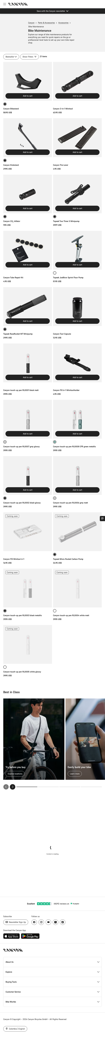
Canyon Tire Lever (60, 165)
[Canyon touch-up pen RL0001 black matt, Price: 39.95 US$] (27, 362)
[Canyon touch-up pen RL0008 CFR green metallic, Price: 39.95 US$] (77, 419)
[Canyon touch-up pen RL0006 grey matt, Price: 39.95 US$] (77, 475)
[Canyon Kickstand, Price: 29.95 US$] (27, 137)
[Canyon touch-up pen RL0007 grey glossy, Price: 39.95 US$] (27, 419)
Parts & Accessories (46, 22)
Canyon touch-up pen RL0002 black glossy (22, 502)
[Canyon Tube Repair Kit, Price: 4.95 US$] (27, 250)
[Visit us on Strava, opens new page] (55, 922)
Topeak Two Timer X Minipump (66, 221)
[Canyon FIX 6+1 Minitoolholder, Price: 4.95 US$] (77, 362)
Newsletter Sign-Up (17, 922)
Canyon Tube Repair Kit (13, 277)
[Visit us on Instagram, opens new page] (41, 922)
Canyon (31, 22)
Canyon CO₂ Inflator (11, 221)
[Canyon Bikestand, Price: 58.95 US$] (27, 81)
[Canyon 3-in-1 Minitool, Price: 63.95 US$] (77, 81)
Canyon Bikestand (11, 108)
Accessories (63, 22)
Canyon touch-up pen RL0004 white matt (71, 615)
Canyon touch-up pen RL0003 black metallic (22, 615)
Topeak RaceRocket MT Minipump (18, 334)
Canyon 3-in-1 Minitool (63, 108)
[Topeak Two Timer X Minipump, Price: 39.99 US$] (77, 194)
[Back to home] (18, 4)
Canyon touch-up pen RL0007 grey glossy (21, 446)
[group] (52, 744)
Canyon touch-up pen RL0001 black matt (21, 390)
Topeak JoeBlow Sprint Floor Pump (68, 277)
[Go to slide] (48, 786)
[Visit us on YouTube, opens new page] (48, 922)
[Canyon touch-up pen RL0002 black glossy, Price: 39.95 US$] (27, 475)
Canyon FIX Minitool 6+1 (13, 559)
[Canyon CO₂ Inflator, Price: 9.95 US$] (27, 194)
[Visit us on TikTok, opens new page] (62, 922)
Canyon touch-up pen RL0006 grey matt (70, 502)
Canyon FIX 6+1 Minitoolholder (66, 390)
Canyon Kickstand (11, 165)
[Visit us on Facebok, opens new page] (34, 922)
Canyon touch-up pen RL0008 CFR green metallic (74, 446)
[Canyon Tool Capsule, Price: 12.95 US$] (77, 306)
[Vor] (12, 787)
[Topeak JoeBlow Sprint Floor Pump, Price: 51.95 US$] (77, 250)
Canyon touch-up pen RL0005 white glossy (22, 671)
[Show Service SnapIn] (102, 518)
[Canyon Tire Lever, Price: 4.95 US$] (77, 137)
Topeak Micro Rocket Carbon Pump (68, 559)
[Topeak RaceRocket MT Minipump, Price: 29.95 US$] (27, 306)
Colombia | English (16, 1028)
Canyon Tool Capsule (62, 334)
